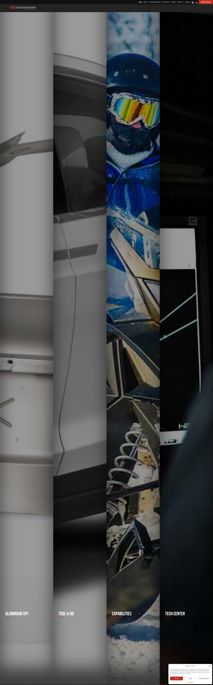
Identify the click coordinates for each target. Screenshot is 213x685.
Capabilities (121, 613)
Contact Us (180, 2)
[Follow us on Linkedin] (196, 2)
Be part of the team (206, 2)
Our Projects (166, 2)
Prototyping (65, 600)
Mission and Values (155, 2)
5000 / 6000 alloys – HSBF (19, 517)
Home (140, 2)
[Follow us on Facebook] (192, 2)
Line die (63, 99)
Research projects (175, 182)
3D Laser (116, 433)
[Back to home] (23, 8)
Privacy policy (190, 682)
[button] (210, 666)
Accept (176, 678)
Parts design (172, 517)
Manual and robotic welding (127, 266)
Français (187, 2)
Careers (173, 2)
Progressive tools (69, 433)
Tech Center (175, 613)
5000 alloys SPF (14, 182)
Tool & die (66, 613)
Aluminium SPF (16, 613)
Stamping (117, 99)
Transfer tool (66, 266)
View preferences (204, 678)
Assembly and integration (126, 600)
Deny (190, 678)
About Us (146, 2)
